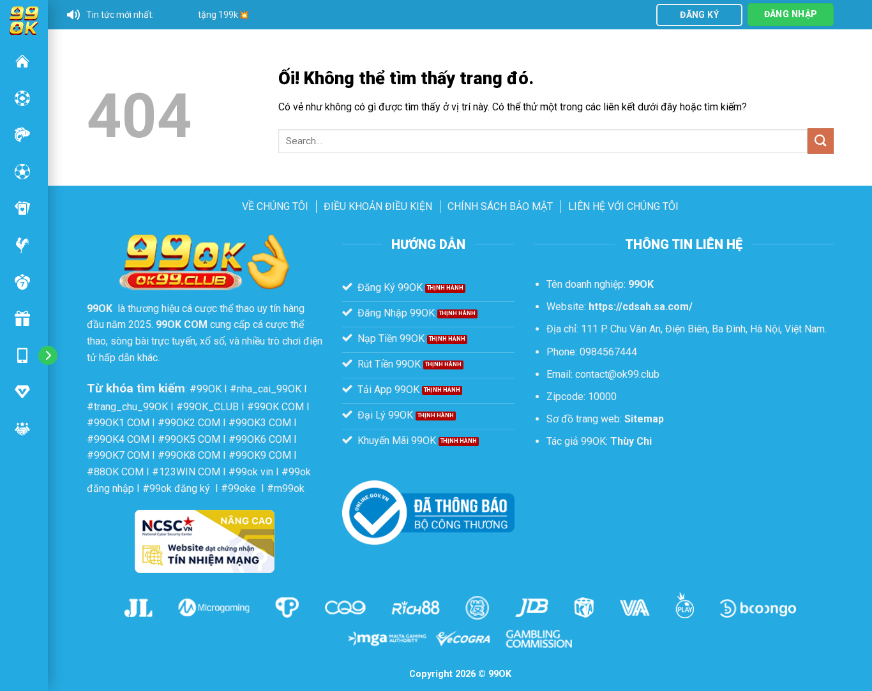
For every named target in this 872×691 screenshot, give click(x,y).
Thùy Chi (631, 441)
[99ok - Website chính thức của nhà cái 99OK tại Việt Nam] (24, 19)
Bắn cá (22, 134)
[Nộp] (820, 140)
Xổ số (22, 282)
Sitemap (644, 419)
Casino (22, 98)
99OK (22, 61)
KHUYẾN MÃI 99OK (22, 318)
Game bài (22, 208)
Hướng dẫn (22, 391)
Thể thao (22, 171)
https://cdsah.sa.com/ (641, 307)
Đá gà (22, 245)
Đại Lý (22, 428)
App (22, 355)
